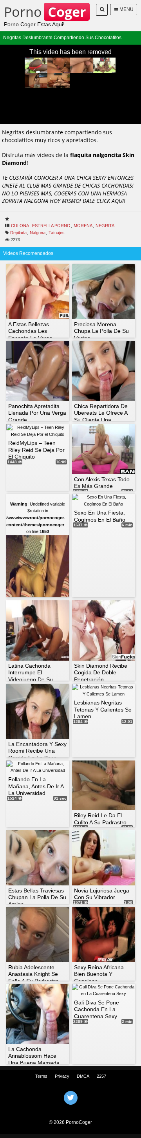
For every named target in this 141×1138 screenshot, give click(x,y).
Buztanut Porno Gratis (70, 1107)
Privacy (62, 1076)
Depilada (18, 232)
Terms (41, 1076)
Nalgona (37, 232)
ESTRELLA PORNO (51, 225)
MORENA (83, 225)
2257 (101, 1076)
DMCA (83, 1076)
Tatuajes (57, 232)
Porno (45, 12)
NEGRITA (105, 225)
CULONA (20, 225)
